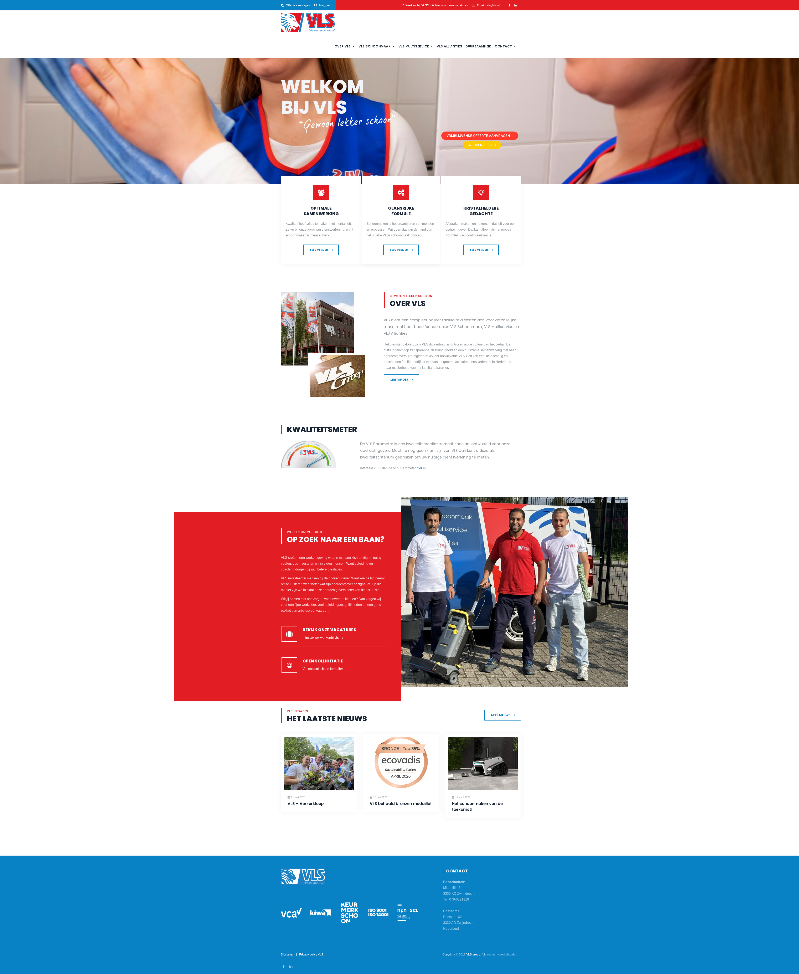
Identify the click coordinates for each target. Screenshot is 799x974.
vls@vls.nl (493, 5)
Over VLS (343, 46)
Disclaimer (288, 954)
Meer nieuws (500, 715)
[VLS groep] (308, 22)
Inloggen (324, 5)
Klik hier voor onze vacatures (449, 5)
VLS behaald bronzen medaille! (401, 803)
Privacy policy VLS (311, 954)
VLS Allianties (449, 46)
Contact (503, 46)
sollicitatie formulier (328, 669)
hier (419, 468)
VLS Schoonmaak (375, 46)
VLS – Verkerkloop (306, 803)
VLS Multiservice (413, 46)
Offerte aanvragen (297, 5)
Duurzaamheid (478, 46)
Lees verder (319, 250)
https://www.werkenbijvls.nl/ (323, 637)
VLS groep (473, 954)
